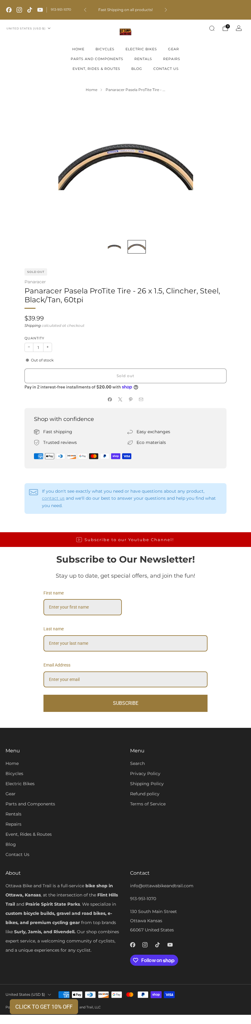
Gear (173, 49)
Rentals (143, 59)
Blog (136, 69)
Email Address (56, 665)
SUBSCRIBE (125, 703)
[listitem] (125, 9)
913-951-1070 (61, 9)
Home (78, 49)
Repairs (171, 59)
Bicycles (105, 49)
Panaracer (35, 282)
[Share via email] (141, 399)
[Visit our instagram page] (19, 10)
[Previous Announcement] (85, 10)
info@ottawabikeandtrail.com (161, 885)
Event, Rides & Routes (96, 69)
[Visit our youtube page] (40, 10)
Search (137, 763)
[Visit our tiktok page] (29, 10)
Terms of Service (148, 803)
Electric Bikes (141, 49)
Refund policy (144, 793)
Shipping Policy (147, 783)
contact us (53, 498)
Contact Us (166, 69)
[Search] (212, 28)
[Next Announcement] (166, 10)
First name (53, 592)
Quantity (34, 338)
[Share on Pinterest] (131, 399)
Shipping (32, 325)
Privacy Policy (145, 773)
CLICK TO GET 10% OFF (44, 1006)
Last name (53, 628)
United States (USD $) (26, 28)
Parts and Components (97, 59)
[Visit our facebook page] (9, 10)
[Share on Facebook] (110, 399)
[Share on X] (120, 399)
